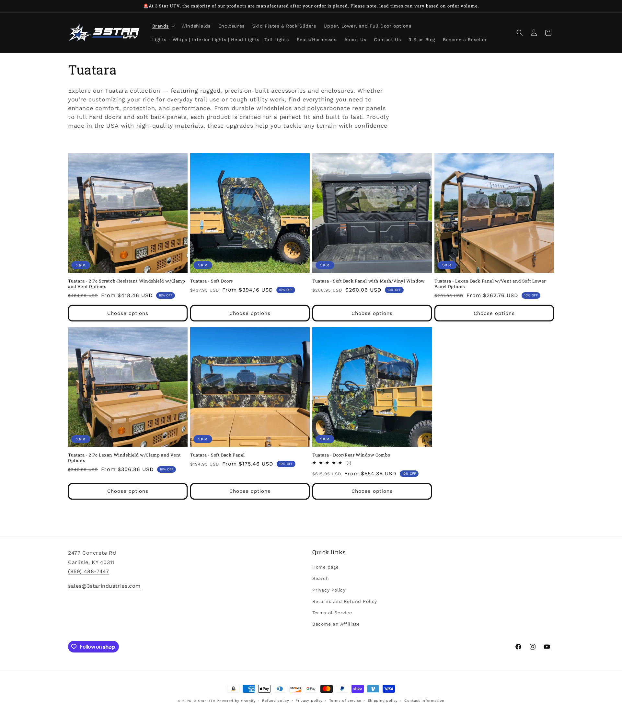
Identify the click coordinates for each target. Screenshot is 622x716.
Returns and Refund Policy (344, 601)
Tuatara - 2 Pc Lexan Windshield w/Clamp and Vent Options (124, 457)
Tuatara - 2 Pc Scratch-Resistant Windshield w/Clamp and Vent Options (126, 283)
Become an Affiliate (336, 624)
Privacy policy (309, 701)
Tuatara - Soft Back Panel (217, 455)
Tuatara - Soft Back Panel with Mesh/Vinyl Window (368, 281)
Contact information (424, 701)
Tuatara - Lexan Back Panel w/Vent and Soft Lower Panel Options (490, 283)
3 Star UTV (204, 701)
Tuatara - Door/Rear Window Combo (351, 455)
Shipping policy (383, 701)
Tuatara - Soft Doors (211, 281)
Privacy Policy (328, 590)
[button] (163, 26)
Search (320, 578)
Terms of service (345, 701)
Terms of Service (332, 612)
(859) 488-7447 (88, 571)
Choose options (127, 313)
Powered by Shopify (236, 701)
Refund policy (275, 701)
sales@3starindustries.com (104, 586)
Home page (325, 567)
